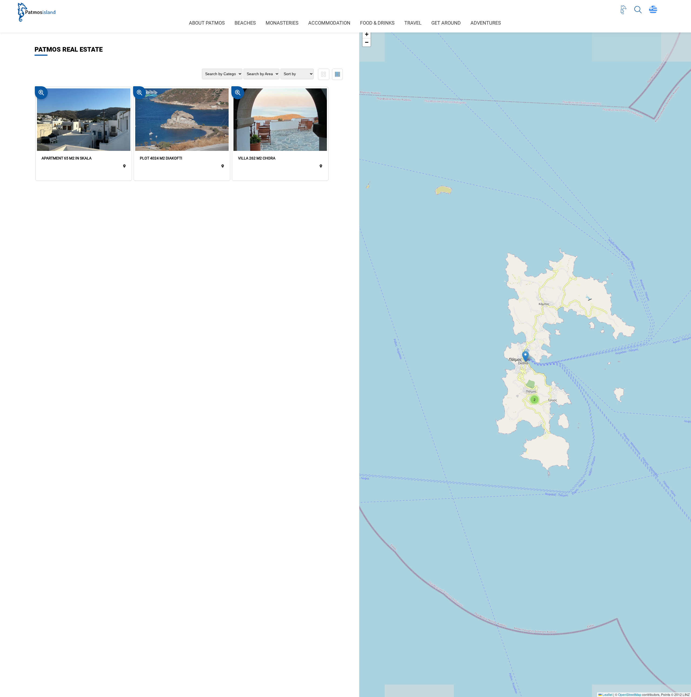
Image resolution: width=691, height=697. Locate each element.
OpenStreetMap (629, 694)
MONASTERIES (282, 23)
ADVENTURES (485, 23)
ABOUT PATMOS (207, 23)
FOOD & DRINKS (377, 23)
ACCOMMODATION (329, 23)
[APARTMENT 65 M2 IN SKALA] (84, 120)
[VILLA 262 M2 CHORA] (280, 120)
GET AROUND (446, 23)
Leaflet (607, 694)
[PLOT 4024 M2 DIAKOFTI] (182, 120)
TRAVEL (413, 23)
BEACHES (245, 23)
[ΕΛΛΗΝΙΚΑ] (653, 9)
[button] (525, 356)
